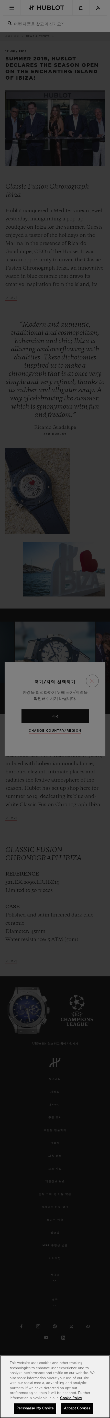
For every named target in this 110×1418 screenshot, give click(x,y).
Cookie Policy (71, 1398)
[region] (55, 1387)
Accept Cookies (77, 1408)
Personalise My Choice (35, 1408)
